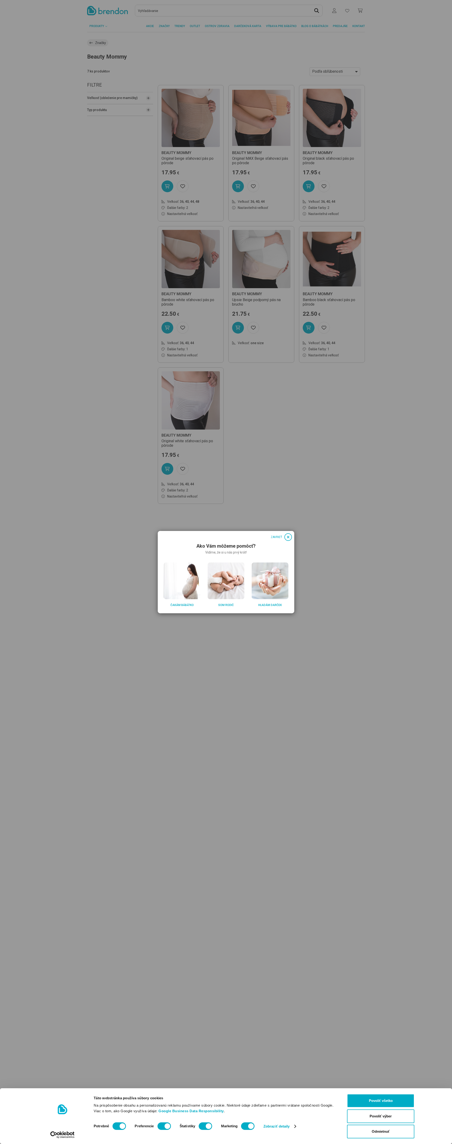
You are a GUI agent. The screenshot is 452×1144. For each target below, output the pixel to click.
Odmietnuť (381, 1131)
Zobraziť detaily (276, 1126)
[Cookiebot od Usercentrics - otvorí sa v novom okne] (62, 1134)
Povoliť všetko (381, 1101)
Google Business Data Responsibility (191, 1111)
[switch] (164, 1126)
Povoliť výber (381, 1116)
